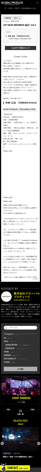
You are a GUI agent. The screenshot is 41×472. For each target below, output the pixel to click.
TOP (5, 8)
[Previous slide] (2, 443)
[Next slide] (38, 443)
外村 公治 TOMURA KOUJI (17, 36)
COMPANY (17, 8)
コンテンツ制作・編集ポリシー (18, 277)
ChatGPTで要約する (19, 48)
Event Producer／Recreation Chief (20, 38)
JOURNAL (10, 8)
